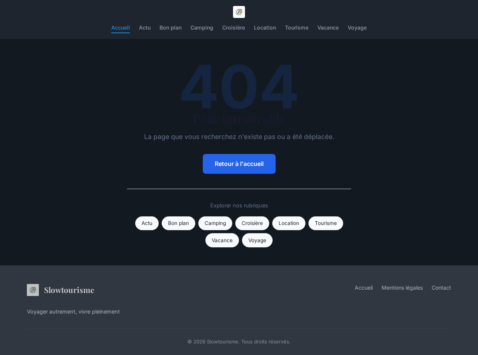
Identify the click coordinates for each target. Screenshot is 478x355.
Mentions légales (402, 287)
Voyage (357, 27)
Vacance (328, 27)
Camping (201, 27)
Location (265, 27)
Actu (144, 27)
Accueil (120, 27)
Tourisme (296, 27)
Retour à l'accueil (239, 163)
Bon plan (170, 27)
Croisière (233, 27)
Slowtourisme (69, 289)
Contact (441, 287)
